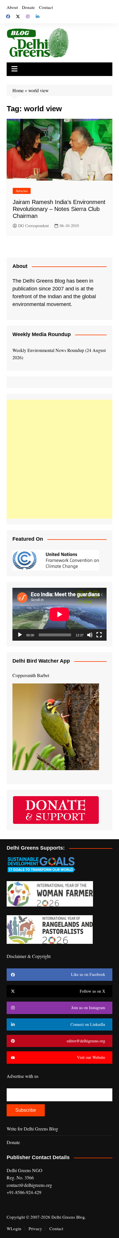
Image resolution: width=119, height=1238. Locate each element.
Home (18, 90)
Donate (28, 7)
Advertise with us (22, 1076)
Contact (46, 7)
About (12, 7)
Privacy (35, 1228)
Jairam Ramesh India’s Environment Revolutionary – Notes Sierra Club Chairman (59, 209)
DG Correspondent (33, 225)
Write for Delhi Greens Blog (32, 1129)
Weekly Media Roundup (41, 334)
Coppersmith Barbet (30, 675)
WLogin (14, 1228)
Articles (22, 190)
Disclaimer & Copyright (29, 956)
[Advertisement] (59, 459)
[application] (59, 614)
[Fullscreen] (99, 635)
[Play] (20, 635)
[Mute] (90, 635)
